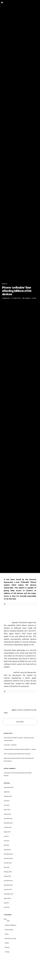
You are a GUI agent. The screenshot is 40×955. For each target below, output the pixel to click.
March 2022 (7, 810)
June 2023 (6, 801)
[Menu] (37, 4)
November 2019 (8, 885)
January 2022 (7, 814)
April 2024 (6, 792)
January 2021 (7, 849)
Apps (8, 921)
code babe (7, 773)
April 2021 (6, 845)
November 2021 (8, 823)
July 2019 (6, 903)
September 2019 (8, 894)
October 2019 (8, 889)
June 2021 (6, 841)
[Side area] (34, 4)
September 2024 (8, 787)
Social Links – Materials (10, 745)
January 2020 (7, 876)
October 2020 (8, 863)
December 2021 (8, 818)
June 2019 (6, 907)
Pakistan (7, 947)
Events (6, 934)
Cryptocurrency (9, 930)
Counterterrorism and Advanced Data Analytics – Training (20, 749)
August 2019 (7, 898)
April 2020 (6, 867)
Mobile (4, 283)
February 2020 (8, 872)
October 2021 (7, 827)
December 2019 (8, 881)
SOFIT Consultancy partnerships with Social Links (17, 754)
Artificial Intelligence (10, 925)
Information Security (10, 938)
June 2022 (6, 805)
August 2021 (7, 832)
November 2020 (8, 858)
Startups (7, 952)
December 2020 (8, 854)
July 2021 (6, 836)
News (5, 919)
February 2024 (8, 796)
